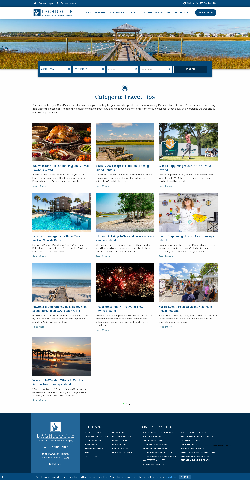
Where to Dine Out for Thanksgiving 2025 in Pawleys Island (61, 168)
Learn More (171, 477)
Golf (142, 12)
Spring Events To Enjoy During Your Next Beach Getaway (185, 309)
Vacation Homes (95, 12)
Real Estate (180, 12)
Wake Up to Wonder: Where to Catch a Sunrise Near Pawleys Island (57, 382)
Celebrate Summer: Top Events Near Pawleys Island (120, 309)
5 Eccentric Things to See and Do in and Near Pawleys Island (125, 238)
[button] (205, 12)
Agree (185, 477)
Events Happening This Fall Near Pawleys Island (186, 238)
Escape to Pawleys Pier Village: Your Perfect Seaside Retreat (56, 238)
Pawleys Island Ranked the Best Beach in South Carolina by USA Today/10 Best (59, 309)
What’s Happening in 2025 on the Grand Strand (185, 168)
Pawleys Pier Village (122, 12)
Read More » (39, 186)
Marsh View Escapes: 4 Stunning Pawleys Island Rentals (123, 168)
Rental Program (159, 12)
